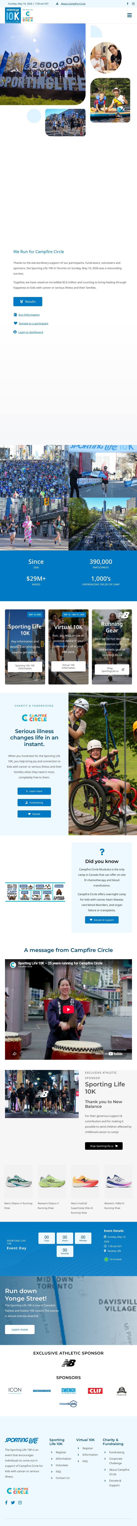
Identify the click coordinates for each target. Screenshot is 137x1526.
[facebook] (127, 4)
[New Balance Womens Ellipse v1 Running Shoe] (52, 1166)
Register (61, 1452)
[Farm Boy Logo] (122, 1387)
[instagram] (133, 4)
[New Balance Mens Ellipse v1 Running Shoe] (18, 1166)
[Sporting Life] (21, 1439)
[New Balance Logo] (68, 1359)
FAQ (58, 1471)
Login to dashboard (30, 332)
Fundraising (116, 1452)
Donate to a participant (33, 323)
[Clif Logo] (95, 1387)
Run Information (29, 315)
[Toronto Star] (42, 1387)
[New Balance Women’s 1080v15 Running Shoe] (118, 1166)
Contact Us (63, 1478)
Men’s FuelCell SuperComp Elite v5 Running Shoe (82, 1208)
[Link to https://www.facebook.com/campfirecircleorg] (6, 1503)
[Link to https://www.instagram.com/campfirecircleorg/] (20, 1503)
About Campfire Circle (73, 3)
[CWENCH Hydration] (68, 1387)
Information (63, 1458)
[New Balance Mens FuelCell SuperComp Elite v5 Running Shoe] (85, 1166)
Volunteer (62, 1465)
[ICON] (15, 1387)
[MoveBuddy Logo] (68, 1400)
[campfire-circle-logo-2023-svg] (17, 1486)
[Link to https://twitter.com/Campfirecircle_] (13, 1503)
